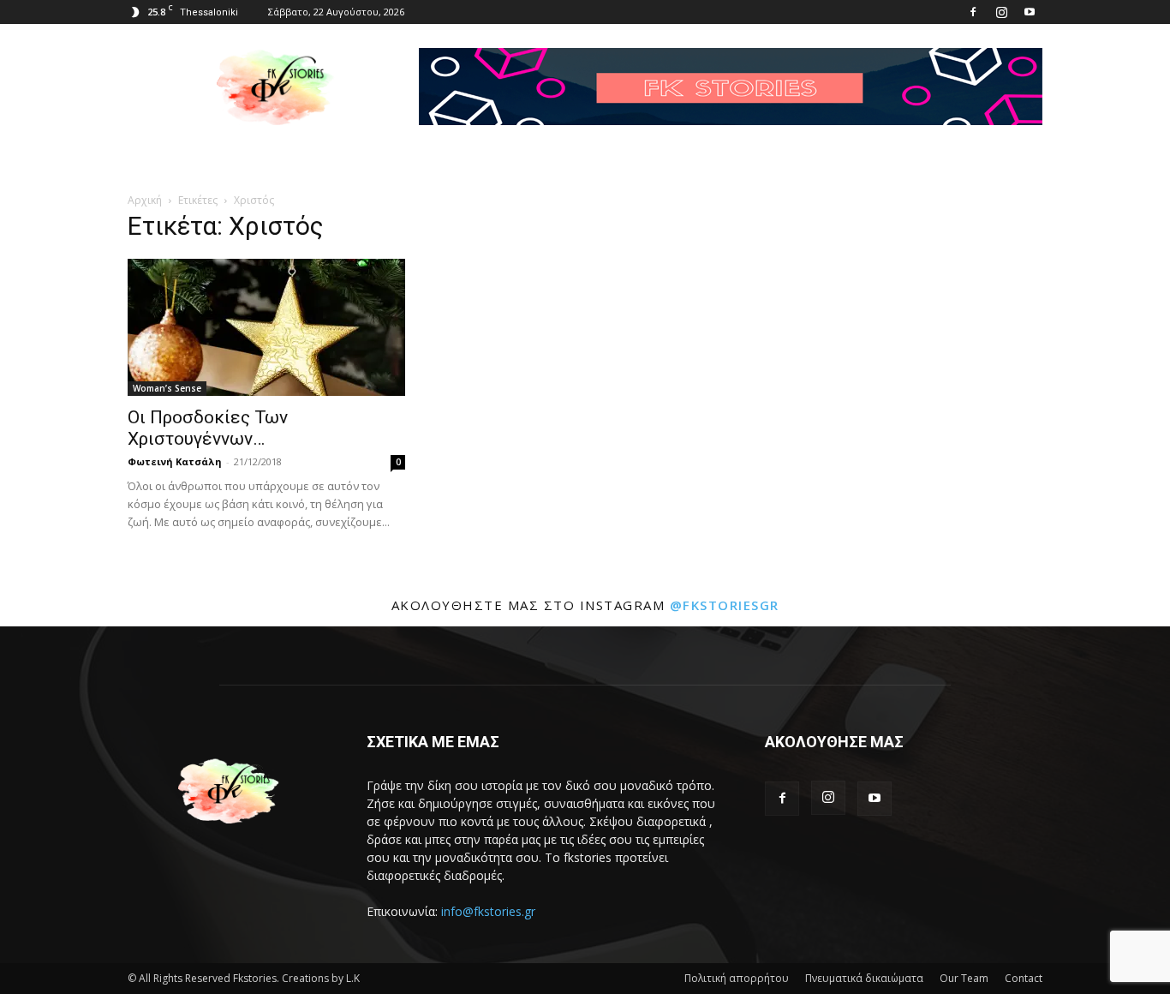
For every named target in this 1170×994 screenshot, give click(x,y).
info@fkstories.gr (488, 911)
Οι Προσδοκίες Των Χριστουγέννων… (208, 428)
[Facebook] (973, 12)
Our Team (964, 978)
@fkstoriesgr (724, 605)
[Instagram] (1001, 12)
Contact (1023, 978)
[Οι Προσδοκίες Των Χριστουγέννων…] (266, 327)
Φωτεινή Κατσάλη (175, 461)
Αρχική (145, 200)
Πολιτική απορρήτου (736, 978)
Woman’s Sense (167, 388)
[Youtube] (1029, 12)
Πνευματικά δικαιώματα (864, 978)
